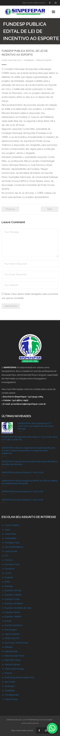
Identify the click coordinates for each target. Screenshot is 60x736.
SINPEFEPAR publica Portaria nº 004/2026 (22, 500)
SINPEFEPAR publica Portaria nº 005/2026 (22, 491)
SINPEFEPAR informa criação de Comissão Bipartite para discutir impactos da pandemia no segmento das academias (28, 450)
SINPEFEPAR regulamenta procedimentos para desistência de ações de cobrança (30, 462)
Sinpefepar (29, 60)
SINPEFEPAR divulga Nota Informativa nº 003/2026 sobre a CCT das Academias (29, 438)
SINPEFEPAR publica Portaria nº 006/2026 (22, 472)
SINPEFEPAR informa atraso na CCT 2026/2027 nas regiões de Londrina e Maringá (35, 426)
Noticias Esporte (43, 60)
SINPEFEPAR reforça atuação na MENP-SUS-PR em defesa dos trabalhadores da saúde (29, 482)
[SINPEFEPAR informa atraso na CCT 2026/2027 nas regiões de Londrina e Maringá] (7, 427)
